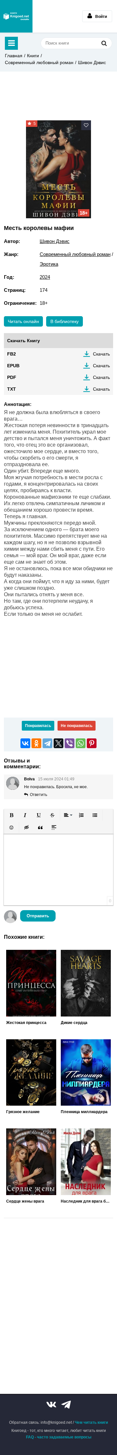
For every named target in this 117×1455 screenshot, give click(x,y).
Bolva (29, 779)
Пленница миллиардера (84, 1112)
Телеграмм (66, 1404)
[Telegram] (47, 743)
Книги (33, 55)
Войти (101, 16)
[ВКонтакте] (25, 743)
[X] (58, 743)
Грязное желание (23, 1112)
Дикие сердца (74, 1022)
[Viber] (69, 743)
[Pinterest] (92, 743)
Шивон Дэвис (92, 62)
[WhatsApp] (80, 743)
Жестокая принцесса (26, 1022)
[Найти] (104, 43)
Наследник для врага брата (86, 1201)
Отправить (38, 915)
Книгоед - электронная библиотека (16, 16)
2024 (45, 277)
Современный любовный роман (39, 62)
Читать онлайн (23, 321)
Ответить (38, 794)
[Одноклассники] (36, 743)
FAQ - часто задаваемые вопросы (58, 1437)
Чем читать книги (91, 1422)
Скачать (101, 354)
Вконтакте (51, 1404)
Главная (13, 55)
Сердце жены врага (25, 1201)
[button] (11, 815)
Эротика (49, 264)
